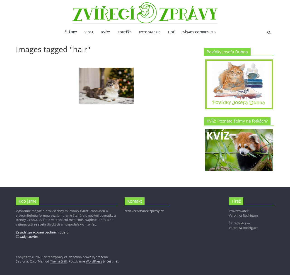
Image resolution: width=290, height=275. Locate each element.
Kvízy (105, 32)
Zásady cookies (27, 236)
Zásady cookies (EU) (198, 32)
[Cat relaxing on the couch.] (106, 86)
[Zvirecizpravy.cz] (145, 4)
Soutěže (124, 32)
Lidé (171, 32)
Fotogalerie (149, 32)
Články (71, 32)
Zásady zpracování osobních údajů (42, 232)
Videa (89, 32)
